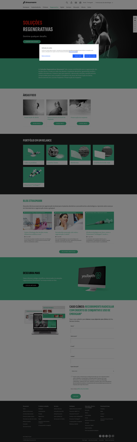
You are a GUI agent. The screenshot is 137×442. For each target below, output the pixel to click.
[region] (69, 52)
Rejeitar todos (78, 56)
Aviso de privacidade (73, 51)
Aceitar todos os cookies (90, 56)
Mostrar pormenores (46, 56)
